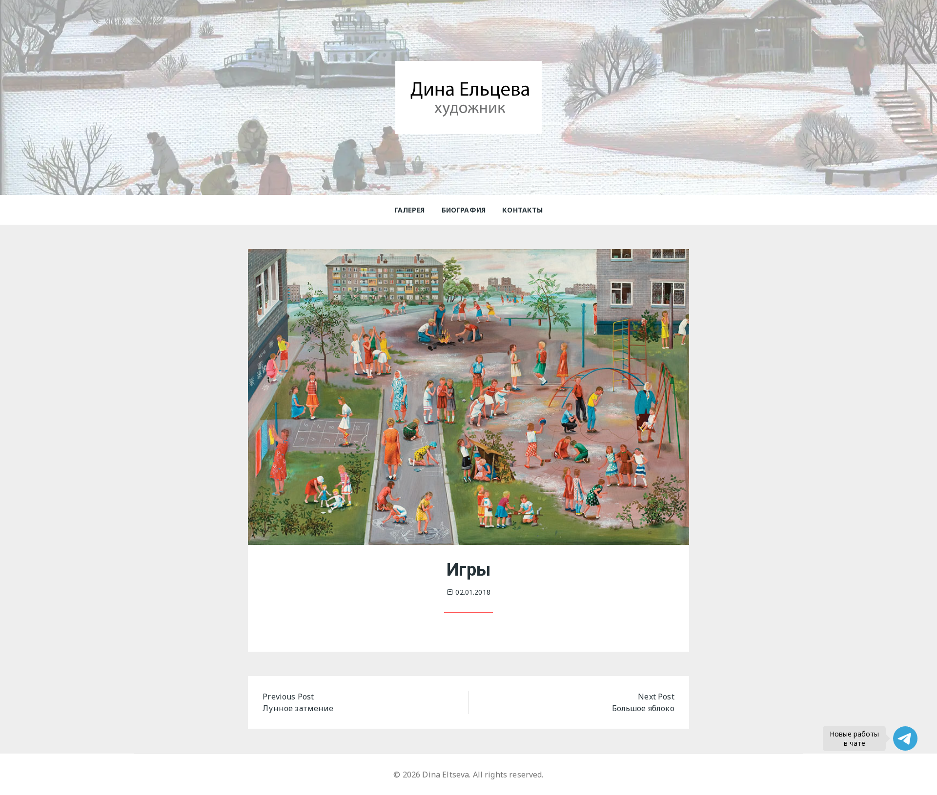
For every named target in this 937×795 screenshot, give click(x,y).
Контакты (522, 209)
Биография (464, 209)
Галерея (409, 209)
